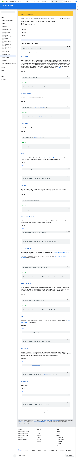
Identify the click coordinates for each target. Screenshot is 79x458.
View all (57, 445)
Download (16, 8)
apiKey (22, 154)
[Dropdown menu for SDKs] (34, 1)
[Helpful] (68, 19)
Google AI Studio (59, 437)
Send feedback (66, 21)
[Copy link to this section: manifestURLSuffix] (32, 283)
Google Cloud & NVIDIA (22, 439)
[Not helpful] (70, 19)
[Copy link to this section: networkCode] (29, 56)
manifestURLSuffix (26, 283)
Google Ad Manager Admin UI (50, 157)
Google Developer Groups (23, 433)
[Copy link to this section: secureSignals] (29, 348)
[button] (8, 17)
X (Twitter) (39, 439)
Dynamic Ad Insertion (15, 1)
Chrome (58, 433)
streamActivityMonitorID (27, 217)
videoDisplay (24, 123)
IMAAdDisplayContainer (40, 107)
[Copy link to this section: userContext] (29, 381)
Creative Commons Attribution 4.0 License (51, 420)
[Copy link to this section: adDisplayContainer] (32, 93)
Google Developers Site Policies (39, 421)
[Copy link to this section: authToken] (27, 185)
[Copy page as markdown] (35, 24)
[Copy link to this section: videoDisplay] (29, 124)
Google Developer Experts (23, 435)
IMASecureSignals (36, 365)
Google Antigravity (60, 439)
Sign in (76, 1)
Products (26, 18)
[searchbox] (8, 12)
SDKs (32, 1)
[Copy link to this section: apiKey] (25, 154)
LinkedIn (38, 437)
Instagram (39, 435)
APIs (38, 1)
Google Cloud (59, 441)
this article (59, 67)
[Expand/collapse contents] (27, 28)
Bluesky (38, 433)
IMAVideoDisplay (37, 137)
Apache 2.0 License (22, 421)
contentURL (24, 316)
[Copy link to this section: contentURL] (28, 316)
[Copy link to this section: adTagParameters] (32, 248)
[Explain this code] (68, 47)
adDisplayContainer (26, 93)
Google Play (58, 443)
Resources (44, 1)
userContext (24, 381)
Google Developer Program (23, 431)
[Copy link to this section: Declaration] (27, 71)
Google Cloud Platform (53, 450)
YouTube (39, 441)
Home (27, 1)
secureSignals (24, 348)
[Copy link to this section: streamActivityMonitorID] (35, 217)
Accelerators (20, 437)
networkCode (24, 56)
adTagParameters (26, 248)
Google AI (62, 450)
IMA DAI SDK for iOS (7, 5)
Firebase (58, 435)
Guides (3, 8)
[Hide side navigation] (15, 456)
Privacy (23, 455)
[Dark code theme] (70, 47)
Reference (9, 8)
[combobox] (57, 1)
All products (68, 450)
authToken (23, 185)
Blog (38, 431)
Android (58, 431)
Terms (19, 455)
